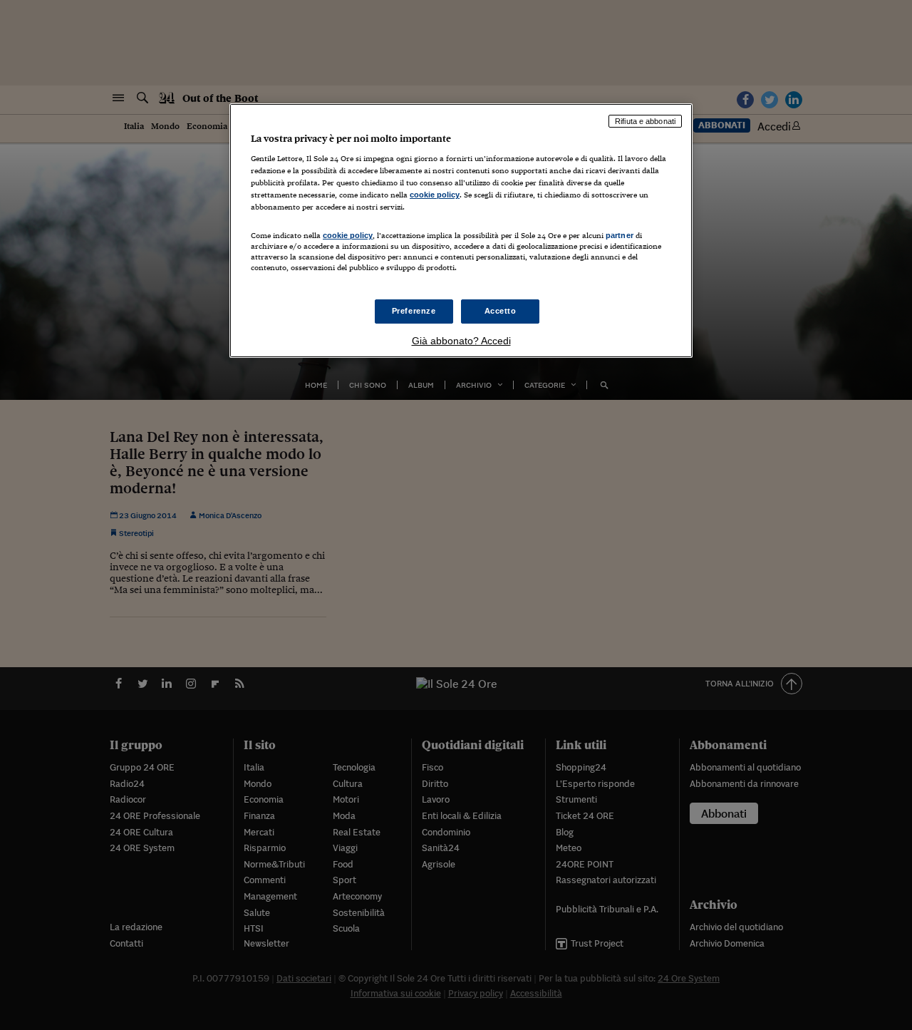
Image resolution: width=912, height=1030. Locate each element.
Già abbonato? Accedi (461, 340)
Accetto (500, 311)
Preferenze (414, 311)
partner (619, 235)
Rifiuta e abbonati (645, 121)
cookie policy (435, 194)
